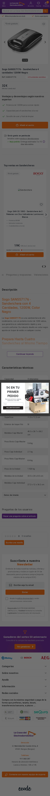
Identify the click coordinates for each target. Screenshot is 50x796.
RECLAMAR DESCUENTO (13, 408)
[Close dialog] (47, 384)
